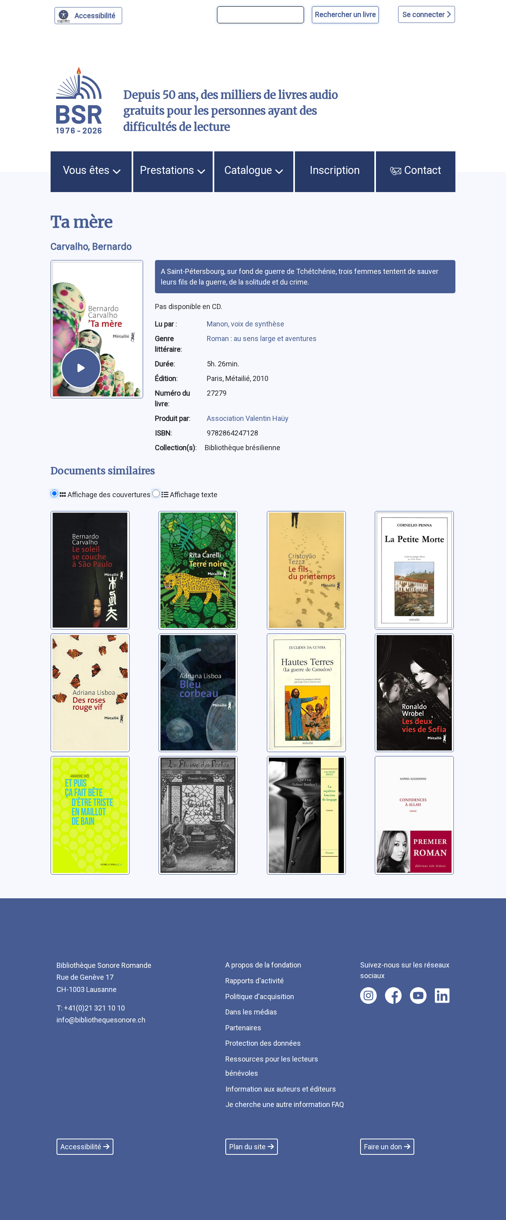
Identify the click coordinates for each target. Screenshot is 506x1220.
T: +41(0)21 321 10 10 (91, 1008)
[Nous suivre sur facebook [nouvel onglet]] (393, 995)
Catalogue (249, 170)
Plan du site (247, 1147)
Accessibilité (95, 15)
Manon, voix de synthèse (245, 324)
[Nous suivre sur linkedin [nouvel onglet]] (442, 995)
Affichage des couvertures (108, 494)
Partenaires (243, 1028)
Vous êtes (87, 170)
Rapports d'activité (254, 981)
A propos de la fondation (263, 965)
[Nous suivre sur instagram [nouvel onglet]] (368, 995)
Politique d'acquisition (259, 996)
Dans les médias (251, 1012)
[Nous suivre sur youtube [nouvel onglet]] (418, 995)
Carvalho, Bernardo (91, 246)
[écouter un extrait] (81, 368)
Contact (421, 170)
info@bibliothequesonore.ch (101, 1020)
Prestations (168, 170)
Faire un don (383, 1147)
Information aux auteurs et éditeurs (280, 1089)
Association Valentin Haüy (248, 418)
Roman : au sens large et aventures (262, 338)
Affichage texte (192, 494)
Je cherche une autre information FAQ (284, 1104)
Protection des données (263, 1043)
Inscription (335, 170)
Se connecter (424, 14)
